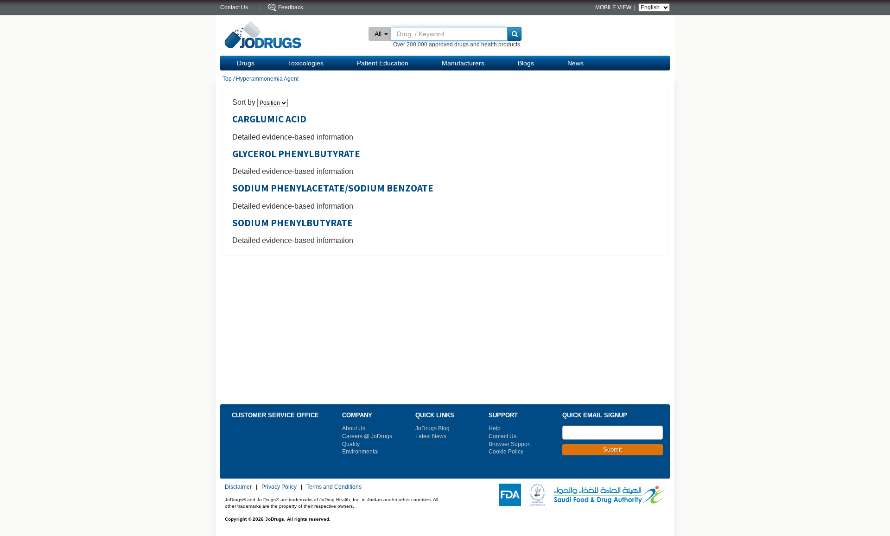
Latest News (430, 436)
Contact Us (502, 436)
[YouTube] (606, 472)
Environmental (360, 451)
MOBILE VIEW (614, 7)
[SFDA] (607, 494)
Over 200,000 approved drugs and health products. (457, 44)
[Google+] (618, 472)
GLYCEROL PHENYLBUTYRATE (296, 154)
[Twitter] (581, 472)
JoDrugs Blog (432, 428)
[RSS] (593, 472)
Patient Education (382, 63)
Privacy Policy (279, 487)
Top (227, 79)
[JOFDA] (535, 494)
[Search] (514, 34)
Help (495, 428)
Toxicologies (306, 63)
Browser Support (510, 444)
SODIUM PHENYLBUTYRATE (292, 223)
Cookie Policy (506, 451)
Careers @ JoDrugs (367, 436)
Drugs (245, 63)
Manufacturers (463, 63)
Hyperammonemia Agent (267, 79)
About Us (353, 428)
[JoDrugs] (263, 35)
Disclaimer (238, 487)
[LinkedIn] (631, 472)
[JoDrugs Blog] (656, 472)
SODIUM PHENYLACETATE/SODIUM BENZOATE (332, 188)
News (575, 63)
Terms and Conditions (334, 487)
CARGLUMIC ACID (269, 119)
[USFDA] (508, 494)
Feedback (290, 7)
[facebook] (568, 472)
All (378, 34)
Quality (351, 444)
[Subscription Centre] (643, 472)
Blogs (526, 63)
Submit (612, 449)
